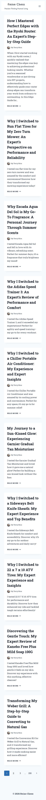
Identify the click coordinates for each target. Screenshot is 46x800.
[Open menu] (39, 6)
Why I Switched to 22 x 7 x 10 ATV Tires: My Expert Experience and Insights (23, 575)
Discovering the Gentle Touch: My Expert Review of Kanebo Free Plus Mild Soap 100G (22, 641)
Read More (14, 106)
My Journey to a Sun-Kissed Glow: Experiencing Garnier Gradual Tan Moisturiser (22, 438)
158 (30, 773)
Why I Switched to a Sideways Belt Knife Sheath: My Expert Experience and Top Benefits (23, 508)
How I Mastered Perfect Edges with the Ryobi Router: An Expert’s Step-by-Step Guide (23, 31)
